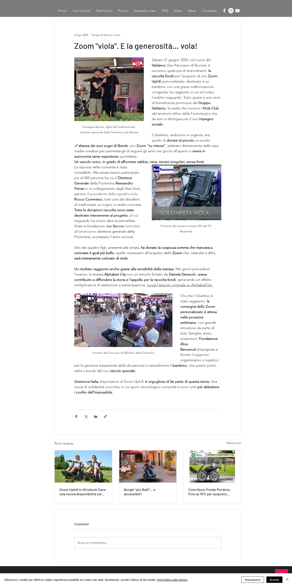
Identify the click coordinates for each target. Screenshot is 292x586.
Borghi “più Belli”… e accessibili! (140, 491)
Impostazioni (253, 580)
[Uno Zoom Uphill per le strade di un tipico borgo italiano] (148, 466)
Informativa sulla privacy (172, 580)
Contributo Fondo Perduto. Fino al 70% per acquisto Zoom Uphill (209, 491)
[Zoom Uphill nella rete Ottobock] (83, 466)
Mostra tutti (234, 443)
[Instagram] (231, 10)
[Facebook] (224, 10)
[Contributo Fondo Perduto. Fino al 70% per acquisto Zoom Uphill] (212, 466)
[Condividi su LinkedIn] (96, 416)
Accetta (274, 580)
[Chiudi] (287, 579)
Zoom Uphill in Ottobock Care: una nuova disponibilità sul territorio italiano (82, 491)
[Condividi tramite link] (105, 416)
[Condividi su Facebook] (76, 416)
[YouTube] (237, 10)
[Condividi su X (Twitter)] (86, 416)
